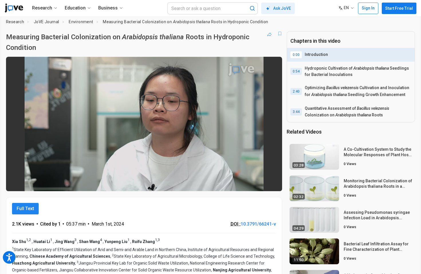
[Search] (252, 8)
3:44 (296, 112)
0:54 (296, 71)
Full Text (25, 208)
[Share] (269, 33)
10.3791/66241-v (258, 224)
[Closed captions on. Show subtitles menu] (260, 183)
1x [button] (248, 182)
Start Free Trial (399, 8)
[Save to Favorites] (280, 33)
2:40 (296, 91)
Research (15, 21)
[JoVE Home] (14, 8)
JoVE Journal (46, 21)
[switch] (215, 182)
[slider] (112, 182)
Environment (81, 21)
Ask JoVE (282, 8)
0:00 (296, 55)
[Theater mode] (273, 183)
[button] (273, 64)
